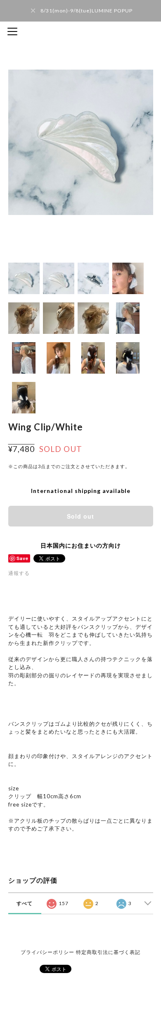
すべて (25, 903)
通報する (19, 573)
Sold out (80, 516)
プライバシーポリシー (47, 952)
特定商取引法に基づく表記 (108, 952)
